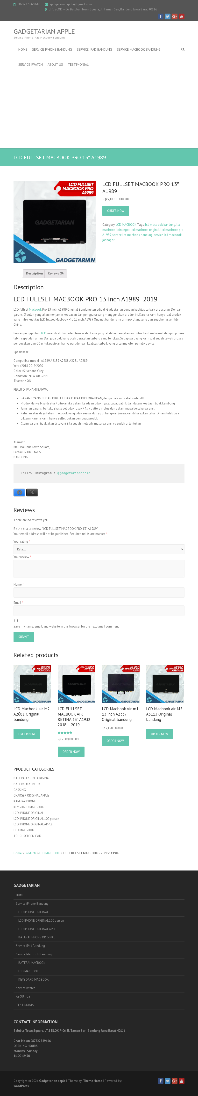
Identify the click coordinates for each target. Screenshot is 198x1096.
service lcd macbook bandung (132, 235)
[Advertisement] (99, 108)
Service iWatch (30, 64)
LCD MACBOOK (126, 225)
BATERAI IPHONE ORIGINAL (32, 778)
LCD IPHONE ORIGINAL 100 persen (36, 819)
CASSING (20, 790)
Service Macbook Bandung (139, 49)
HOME (22, 49)
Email (18, 603)
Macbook (35, 309)
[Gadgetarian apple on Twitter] (167, 16)
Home (18, 853)
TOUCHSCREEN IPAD (27, 836)
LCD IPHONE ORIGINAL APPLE (33, 824)
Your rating (22, 542)
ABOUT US (55, 64)
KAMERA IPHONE (25, 801)
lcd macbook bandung (160, 225)
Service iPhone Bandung (52, 49)
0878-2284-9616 (28, 4)
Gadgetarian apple (44, 31)
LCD (43, 333)
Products (30, 853)
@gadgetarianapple (73, 473)
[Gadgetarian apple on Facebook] (160, 16)
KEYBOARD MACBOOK (29, 807)
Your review (22, 557)
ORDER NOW (115, 211)
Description (34, 273)
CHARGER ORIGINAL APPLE (31, 795)
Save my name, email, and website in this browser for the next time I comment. (67, 626)
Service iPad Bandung (94, 49)
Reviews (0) (56, 273)
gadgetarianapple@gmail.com (71, 4)
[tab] (34, 273)
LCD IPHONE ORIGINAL (29, 813)
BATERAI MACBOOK (27, 784)
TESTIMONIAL (78, 64)
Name (19, 584)
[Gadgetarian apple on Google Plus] (174, 16)
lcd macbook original (145, 230)
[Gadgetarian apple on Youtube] (181, 16)
